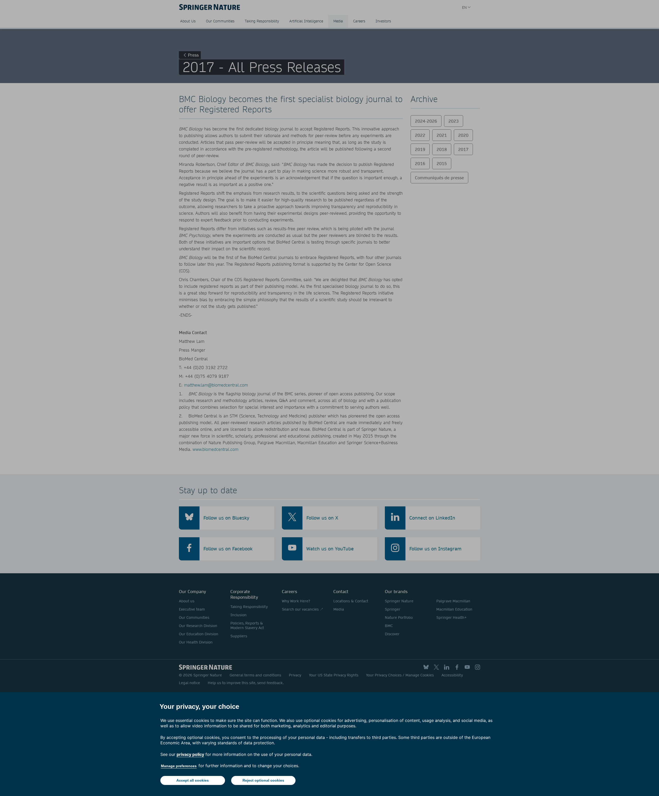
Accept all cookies (192, 780)
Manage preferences (179, 766)
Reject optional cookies (263, 780)
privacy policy (190, 754)
